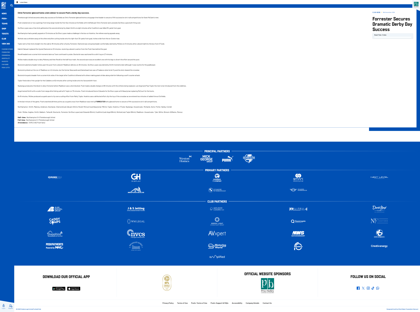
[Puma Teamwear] (228, 158)
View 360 (6, 43)
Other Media (401, 309)
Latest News (23, 2)
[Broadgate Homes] (136, 246)
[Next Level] (379, 177)
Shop (4, 28)
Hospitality (6, 58)
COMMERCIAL (6, 55)
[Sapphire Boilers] (55, 233)
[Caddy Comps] (55, 221)
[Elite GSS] (298, 209)
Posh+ (4, 18)
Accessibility (237, 303)
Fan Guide (5, 64)
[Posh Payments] (55, 246)
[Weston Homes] (185, 158)
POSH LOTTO (6, 67)
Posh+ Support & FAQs (219, 303)
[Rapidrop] (298, 246)
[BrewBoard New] (379, 233)
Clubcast (415, 309)
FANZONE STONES (7, 49)
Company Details (252, 303)
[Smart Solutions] (298, 177)
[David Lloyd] (379, 209)
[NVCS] (136, 233)
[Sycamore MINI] (298, 190)
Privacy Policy (168, 303)
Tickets (5, 33)
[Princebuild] (55, 177)
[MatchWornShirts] (298, 233)
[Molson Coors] (217, 209)
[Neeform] (379, 221)
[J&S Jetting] (136, 209)
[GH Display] (136, 177)
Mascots (5, 61)
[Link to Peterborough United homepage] (4, 5)
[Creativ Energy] (379, 246)
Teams (4, 23)
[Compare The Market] (217, 177)
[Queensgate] (298, 221)
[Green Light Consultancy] (217, 221)
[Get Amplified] (217, 256)
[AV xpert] (217, 234)
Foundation (6, 52)
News (4, 13)
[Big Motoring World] (217, 246)
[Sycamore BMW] (217, 190)
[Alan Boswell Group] (55, 209)
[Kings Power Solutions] (249, 158)
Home (17, 2)
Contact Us (267, 303)
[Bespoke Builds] (136, 190)
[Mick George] (206, 158)
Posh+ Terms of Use (199, 303)
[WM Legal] (136, 221)
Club (4, 38)
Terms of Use (182, 303)
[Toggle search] (11, 5)
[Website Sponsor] (416, 4)
